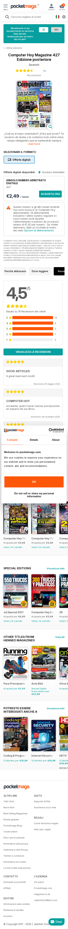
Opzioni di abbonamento (39, 230)
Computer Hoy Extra (43, 612)
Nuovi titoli (8, 807)
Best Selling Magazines (15, 813)
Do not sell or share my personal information (34, 495)
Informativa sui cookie (14, 862)
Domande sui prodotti (14, 882)
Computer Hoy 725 (43, 538)
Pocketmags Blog (12, 825)
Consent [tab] (12, 439)
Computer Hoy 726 (15, 538)
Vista (6, 547)
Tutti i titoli (8, 801)
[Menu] (5, 6)
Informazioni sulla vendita (16, 904)
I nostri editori (10, 831)
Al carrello (16, 547)
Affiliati (7, 888)
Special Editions (17, 568)
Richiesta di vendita (13, 910)
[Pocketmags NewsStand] (22, 6)
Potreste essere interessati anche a (20, 708)
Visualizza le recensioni (33, 351)
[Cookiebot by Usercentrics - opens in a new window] (49, 430)
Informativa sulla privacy (15, 843)
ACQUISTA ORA (50, 193)
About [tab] (56, 439)
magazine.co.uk (42, 894)
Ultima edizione (14, 48)
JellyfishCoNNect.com (45, 900)
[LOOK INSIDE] (34, 127)
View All (60, 637)
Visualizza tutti (56, 568)
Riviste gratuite (11, 819)
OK (34, 481)
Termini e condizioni (13, 856)
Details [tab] (34, 439)
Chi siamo (39, 882)
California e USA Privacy (15, 849)
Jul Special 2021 (13, 612)
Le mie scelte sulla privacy (17, 868)
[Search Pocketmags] (7, 17)
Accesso (8, 916)
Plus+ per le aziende (14, 837)
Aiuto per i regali (42, 829)
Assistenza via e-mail (45, 807)
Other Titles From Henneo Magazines (19, 637)
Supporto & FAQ (42, 801)
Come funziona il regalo (46, 823)
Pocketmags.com (43, 888)
